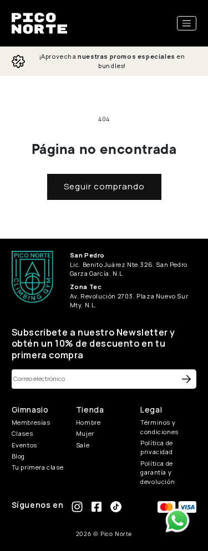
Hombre (88, 422)
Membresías (31, 422)
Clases (22, 433)
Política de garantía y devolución (157, 472)
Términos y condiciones (159, 427)
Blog (18, 456)
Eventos (24, 445)
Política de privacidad (156, 447)
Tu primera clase (38, 467)
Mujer (85, 433)
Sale (82, 445)
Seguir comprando (104, 186)
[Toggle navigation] (187, 23)
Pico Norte (116, 533)
